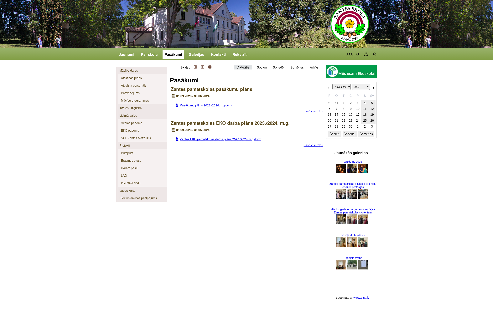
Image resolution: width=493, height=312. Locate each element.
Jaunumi (126, 54)
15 (343, 114)
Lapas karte (127, 190)
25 (365, 120)
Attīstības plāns (131, 78)
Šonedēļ (278, 67)
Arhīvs (314, 67)
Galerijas (196, 54)
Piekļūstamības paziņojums (138, 198)
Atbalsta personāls (133, 85)
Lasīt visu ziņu (313, 111)
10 (358, 108)
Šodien (262, 67)
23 (350, 120)
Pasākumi (173, 54)
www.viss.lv (361, 297)
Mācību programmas (135, 100)
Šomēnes (297, 67)
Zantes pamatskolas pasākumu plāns (211, 89)
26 (372, 120)
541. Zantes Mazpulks (136, 138)
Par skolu (149, 54)
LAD (124, 175)
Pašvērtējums (130, 93)
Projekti (124, 145)
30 (329, 103)
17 (358, 114)
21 (336, 120)
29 (343, 126)
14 (336, 114)
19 (372, 114)
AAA (349, 54)
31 (336, 103)
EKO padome (130, 130)
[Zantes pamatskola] (349, 26)
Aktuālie (243, 67)
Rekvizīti (239, 54)
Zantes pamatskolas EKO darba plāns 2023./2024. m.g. (230, 123)
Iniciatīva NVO (130, 183)
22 (343, 120)
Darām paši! (129, 168)
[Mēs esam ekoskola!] (351, 72)
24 (358, 120)
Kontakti (218, 54)
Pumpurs (127, 153)
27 (329, 126)
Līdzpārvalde (128, 115)
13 (329, 114)
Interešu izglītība (130, 108)
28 (336, 126)
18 (365, 114)
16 (350, 114)
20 (329, 120)
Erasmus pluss (131, 160)
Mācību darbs (128, 70)
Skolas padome (131, 123)
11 (364, 108)
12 (372, 108)
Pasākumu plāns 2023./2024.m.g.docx (206, 105)
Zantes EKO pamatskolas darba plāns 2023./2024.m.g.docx (220, 139)
